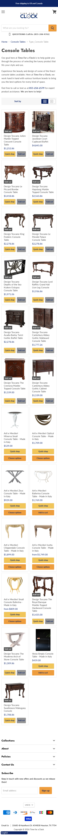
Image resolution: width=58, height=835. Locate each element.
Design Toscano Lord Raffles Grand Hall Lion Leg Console (42, 284)
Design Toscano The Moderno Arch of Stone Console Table (14, 656)
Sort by (17, 101)
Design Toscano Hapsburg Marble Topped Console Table (43, 189)
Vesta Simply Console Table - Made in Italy (42, 655)
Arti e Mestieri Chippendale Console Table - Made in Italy (14, 548)
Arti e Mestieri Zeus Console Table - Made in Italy (14, 493)
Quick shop (9, 154)
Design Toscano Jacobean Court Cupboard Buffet (40, 139)
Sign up (46, 790)
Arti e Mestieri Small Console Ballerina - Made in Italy (14, 602)
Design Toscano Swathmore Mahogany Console (15, 708)
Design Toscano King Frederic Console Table (14, 237)
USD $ (27, 805)
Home (4, 42)
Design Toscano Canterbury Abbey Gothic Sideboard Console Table (41, 336)
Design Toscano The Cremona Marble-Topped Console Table (14, 385)
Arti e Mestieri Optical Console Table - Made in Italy (43, 436)
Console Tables (18, 42)
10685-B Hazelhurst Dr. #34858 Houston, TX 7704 (34, 825)
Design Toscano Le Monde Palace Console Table (41, 237)
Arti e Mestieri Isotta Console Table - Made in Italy (43, 548)
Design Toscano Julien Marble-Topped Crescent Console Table (15, 140)
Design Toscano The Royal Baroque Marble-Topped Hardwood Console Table (42, 605)
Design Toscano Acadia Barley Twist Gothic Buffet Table (13, 335)
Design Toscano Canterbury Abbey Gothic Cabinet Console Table (41, 387)
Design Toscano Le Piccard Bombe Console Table (13, 189)
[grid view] (44, 101)
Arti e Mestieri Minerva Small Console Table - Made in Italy (14, 437)
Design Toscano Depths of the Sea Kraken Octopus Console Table (12, 286)
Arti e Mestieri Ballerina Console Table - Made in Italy (42, 493)
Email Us (5, 825)
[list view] (51, 101)
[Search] (52, 28)
